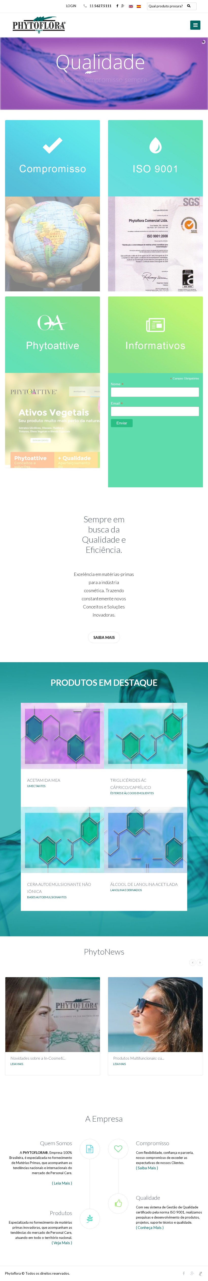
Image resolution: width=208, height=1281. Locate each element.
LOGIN (71, 6)
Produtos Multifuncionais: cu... (36, 1058)
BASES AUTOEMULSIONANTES (46, 897)
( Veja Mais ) (62, 1242)
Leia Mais (17, 1064)
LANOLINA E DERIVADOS (126, 890)
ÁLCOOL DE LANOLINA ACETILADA (144, 884)
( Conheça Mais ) (150, 1227)
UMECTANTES (36, 786)
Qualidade (148, 1197)
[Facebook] (117, 6)
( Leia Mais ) (62, 1183)
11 (100, 6)
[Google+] (122, 6)
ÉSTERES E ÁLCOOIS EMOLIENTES (132, 793)
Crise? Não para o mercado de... (140, 1058)
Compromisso (152, 1143)
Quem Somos (56, 1143)
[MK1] (200, 1273)
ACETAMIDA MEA (43, 780)
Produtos (61, 1212)
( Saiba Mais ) (147, 1168)
